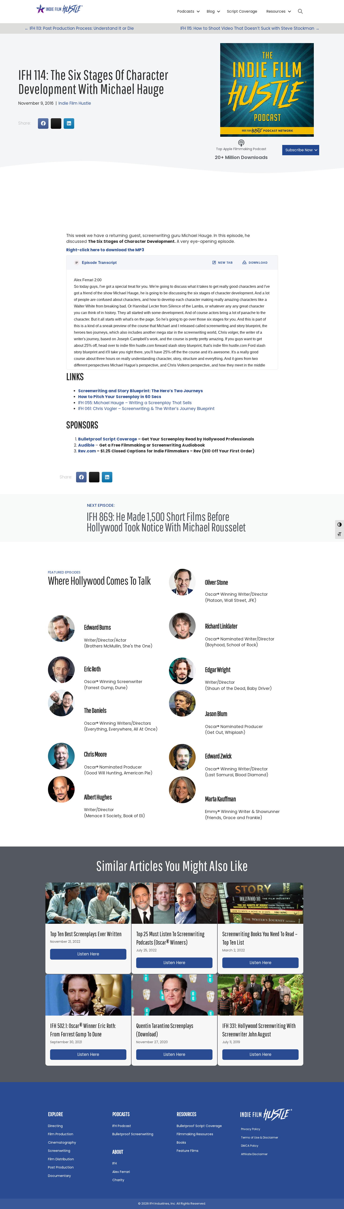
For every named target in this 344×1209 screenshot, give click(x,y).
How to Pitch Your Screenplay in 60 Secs (119, 396)
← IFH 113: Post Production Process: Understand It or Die (79, 28)
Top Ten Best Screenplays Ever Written (85, 933)
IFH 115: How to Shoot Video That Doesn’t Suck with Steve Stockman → (249, 28)
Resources (275, 11)
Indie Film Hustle (75, 103)
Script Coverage (242, 11)
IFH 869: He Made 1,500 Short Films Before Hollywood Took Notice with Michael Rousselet (166, 522)
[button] (198, 11)
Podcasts (185, 11)
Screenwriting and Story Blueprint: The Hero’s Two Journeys (140, 391)
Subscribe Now (299, 150)
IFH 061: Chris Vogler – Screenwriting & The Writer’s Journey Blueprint (146, 408)
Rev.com (87, 451)
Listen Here (101, 954)
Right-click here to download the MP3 (105, 250)
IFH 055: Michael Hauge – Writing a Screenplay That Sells (135, 403)
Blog (211, 11)
